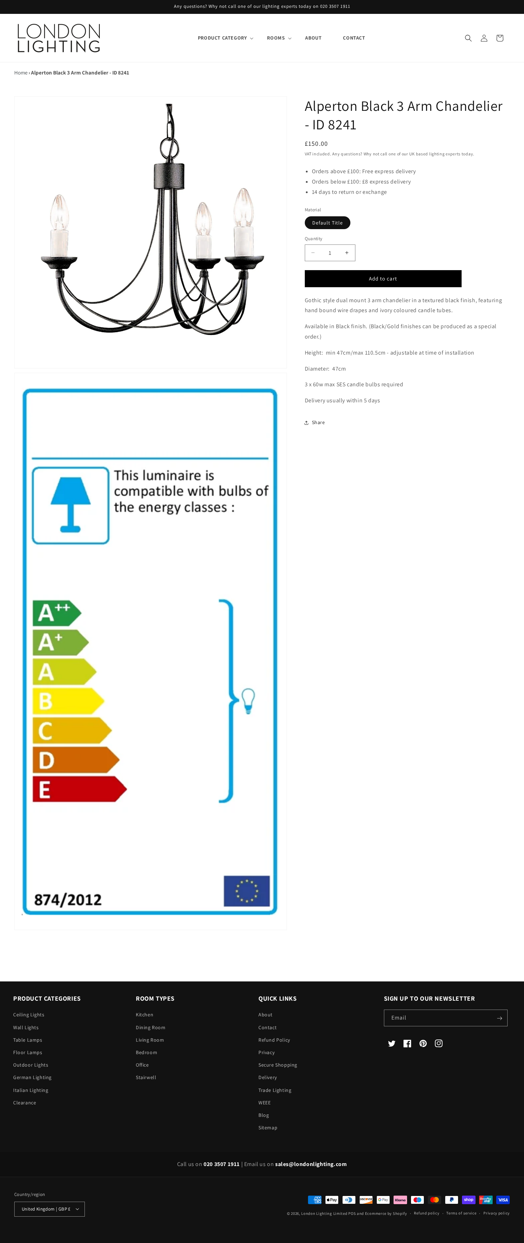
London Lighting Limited (324, 1213)
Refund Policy (274, 1040)
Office (142, 1065)
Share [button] (318, 422)
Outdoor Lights (30, 1065)
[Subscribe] (499, 1018)
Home (20, 72)
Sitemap (267, 1128)
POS (352, 1213)
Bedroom (146, 1052)
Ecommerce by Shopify (386, 1213)
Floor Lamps (27, 1052)
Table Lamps (27, 1040)
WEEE (264, 1102)
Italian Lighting (30, 1090)
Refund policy (426, 1213)
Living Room (150, 1040)
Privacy (266, 1052)
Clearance (24, 1102)
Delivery (267, 1077)
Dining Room (151, 1027)
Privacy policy (496, 1213)
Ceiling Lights (28, 1015)
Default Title (327, 223)
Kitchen (144, 1015)
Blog (263, 1115)
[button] (222, 38)
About (265, 1015)
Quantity (314, 239)
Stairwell (146, 1077)
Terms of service (461, 1213)
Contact (267, 1027)
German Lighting (32, 1077)
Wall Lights (26, 1027)
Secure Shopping (277, 1065)
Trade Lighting (274, 1090)
